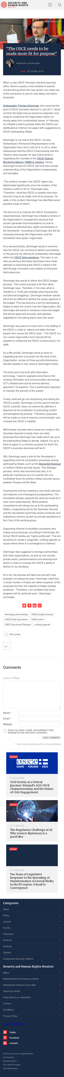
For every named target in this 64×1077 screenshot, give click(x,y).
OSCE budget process (42, 614)
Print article (15, 634)
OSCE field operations (26, 257)
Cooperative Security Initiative (18, 958)
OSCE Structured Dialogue (18, 624)
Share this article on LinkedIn (35, 605)
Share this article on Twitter (24, 605)
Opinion (7, 952)
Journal (7, 921)
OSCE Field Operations (16, 619)
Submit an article (11, 991)
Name (7, 713)
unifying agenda (42, 624)
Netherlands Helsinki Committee (19, 984)
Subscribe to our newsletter (17, 997)
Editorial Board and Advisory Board (21, 978)
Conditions (8, 1009)
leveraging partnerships (16, 614)
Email (7, 718)
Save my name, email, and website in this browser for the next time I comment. (31, 731)
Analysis (7, 946)
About (6, 972)
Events (6, 927)
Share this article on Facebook (29, 605)
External (7, 940)
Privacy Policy (10, 1015)
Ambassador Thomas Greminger (21, 105)
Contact (7, 1003)
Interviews (8, 933)
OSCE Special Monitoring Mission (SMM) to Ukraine (28, 160)
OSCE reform (37, 619)
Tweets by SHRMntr (13, 1023)
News (6, 909)
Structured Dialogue (50, 464)
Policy (6, 915)
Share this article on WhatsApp (40, 605)
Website (7, 724)
